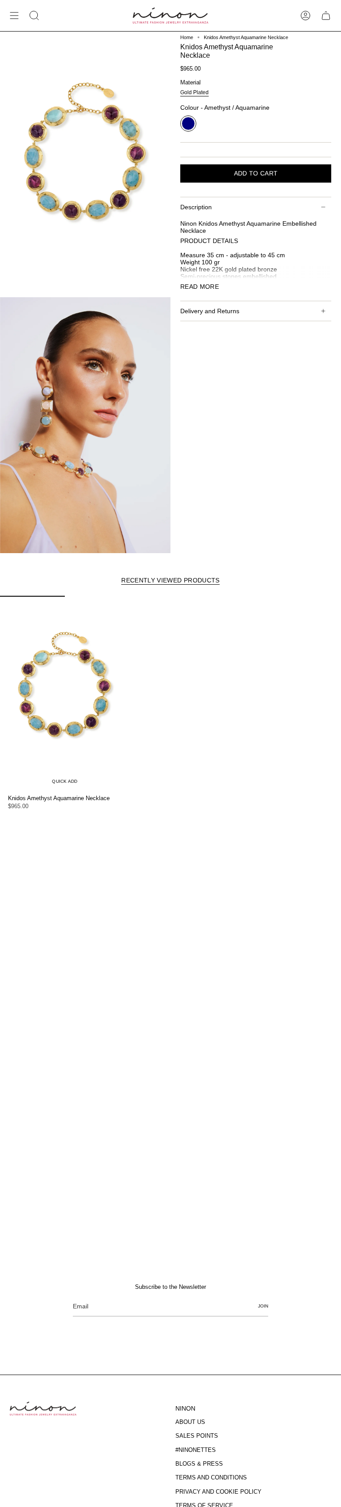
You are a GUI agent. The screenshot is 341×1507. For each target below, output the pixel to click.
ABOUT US (190, 1422)
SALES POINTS (196, 1435)
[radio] (194, 93)
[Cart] (326, 15)
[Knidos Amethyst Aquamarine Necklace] (65, 693)
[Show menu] (14, 15)
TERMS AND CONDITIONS (211, 1477)
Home (186, 37)
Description (196, 207)
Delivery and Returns (209, 311)
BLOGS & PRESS (199, 1463)
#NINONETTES (195, 1450)
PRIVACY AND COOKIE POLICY (218, 1491)
